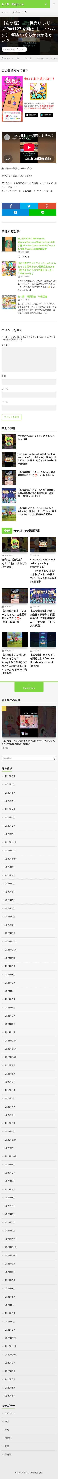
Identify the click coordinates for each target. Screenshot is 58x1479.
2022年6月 (10, 1189)
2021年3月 (10, 1313)
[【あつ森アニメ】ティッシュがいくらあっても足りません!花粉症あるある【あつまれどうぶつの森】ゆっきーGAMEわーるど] (9, 268)
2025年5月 (10, 900)
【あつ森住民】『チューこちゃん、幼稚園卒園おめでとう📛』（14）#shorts (14, 616)
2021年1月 (10, 1329)
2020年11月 (11, 1346)
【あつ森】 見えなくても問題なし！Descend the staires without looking (42, 660)
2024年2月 (10, 1024)
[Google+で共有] (47, 206)
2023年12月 (11, 1040)
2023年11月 (11, 1049)
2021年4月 (10, 1305)
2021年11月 (11, 1247)
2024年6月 (10, 991)
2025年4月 (10, 908)
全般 (22, 49)
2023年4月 (10, 1106)
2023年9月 (10, 1065)
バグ (7, 1421)
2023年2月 (10, 1123)
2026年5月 (10, 801)
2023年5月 (10, 1098)
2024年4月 (10, 1007)
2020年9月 (10, 1363)
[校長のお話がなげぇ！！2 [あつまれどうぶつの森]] (9, 441)
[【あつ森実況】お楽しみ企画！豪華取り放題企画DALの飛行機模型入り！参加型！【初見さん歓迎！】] (9, 495)
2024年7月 (10, 982)
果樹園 (8, 1454)
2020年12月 (11, 1338)
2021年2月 (10, 1321)
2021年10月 (11, 1255)
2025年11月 (11, 850)
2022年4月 (10, 1206)
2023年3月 (10, 1115)
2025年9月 (10, 867)
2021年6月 (10, 1288)
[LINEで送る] (42, 212)
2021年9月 (10, 1263)
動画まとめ (37, 1472)
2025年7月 (10, 883)
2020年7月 (10, 1379)
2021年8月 (10, 1272)
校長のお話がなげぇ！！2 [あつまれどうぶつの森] (14, 563)
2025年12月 (11, 842)
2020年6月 (10, 1387)
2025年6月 (10, 892)
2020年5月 (10, 1396)
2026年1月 (10, 834)
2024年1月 (10, 1032)
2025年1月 (10, 933)
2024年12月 (11, 941)
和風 (7, 1446)
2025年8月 (10, 875)
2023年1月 (10, 1131)
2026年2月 (10, 826)
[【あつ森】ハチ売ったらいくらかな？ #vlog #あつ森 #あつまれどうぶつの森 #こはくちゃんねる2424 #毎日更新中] (9, 513)
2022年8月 (10, 1173)
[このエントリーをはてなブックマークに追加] (15, 212)
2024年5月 (10, 999)
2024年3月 (10, 1015)
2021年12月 (11, 1239)
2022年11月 (11, 1148)
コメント (6, 345)
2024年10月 (11, 958)
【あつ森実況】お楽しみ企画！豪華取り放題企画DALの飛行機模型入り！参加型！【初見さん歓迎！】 (36, 493)
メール (5, 389)
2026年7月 (10, 784)
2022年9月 (10, 1164)
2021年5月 (10, 1296)
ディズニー (10, 1413)
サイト (5, 402)
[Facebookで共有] (11, 206)
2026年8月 (10, 776)
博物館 (8, 1438)
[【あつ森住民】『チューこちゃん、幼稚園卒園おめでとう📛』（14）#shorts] (9, 477)
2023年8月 (10, 1073)
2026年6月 (10, 792)
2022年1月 (10, 1230)
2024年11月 (11, 949)
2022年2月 (10, 1222)
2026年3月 (10, 817)
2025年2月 (10, 925)
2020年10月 (11, 1354)
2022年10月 (11, 1156)
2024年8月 (10, 974)
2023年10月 (11, 1057)
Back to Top (29, 688)
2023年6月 (10, 1090)
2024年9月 (10, 966)
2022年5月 (10, 1197)
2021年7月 (10, 1280)
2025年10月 (11, 859)
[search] (53, 758)
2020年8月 (10, 1371)
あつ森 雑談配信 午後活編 (32, 296)
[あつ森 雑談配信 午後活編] (9, 302)
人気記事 (16, 12)
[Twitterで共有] (29, 206)
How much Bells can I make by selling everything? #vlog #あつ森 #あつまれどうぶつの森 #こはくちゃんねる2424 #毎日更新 (43, 570)
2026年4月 (10, 809)
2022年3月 (10, 1214)
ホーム (4, 12)
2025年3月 (10, 916)
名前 (4, 376)
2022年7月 (10, 1181)
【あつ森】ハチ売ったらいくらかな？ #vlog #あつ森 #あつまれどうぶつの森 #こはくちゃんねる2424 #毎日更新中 (37, 511)
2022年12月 (11, 1139)
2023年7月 (10, 1082)
